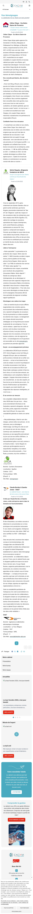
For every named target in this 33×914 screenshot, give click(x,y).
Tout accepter (8, 908)
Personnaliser (16, 911)
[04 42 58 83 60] (29, 2)
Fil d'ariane (6, 9)
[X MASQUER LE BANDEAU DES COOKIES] (31, 877)
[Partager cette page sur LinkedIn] (17, 651)
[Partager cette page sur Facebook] (12, 651)
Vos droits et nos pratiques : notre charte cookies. (14, 900)
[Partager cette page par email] (24, 651)
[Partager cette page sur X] (15, 651)
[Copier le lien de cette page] (21, 651)
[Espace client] (26, 2)
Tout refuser (24, 908)
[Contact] (23, 2)
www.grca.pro (23, 341)
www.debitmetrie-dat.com (18, 636)
